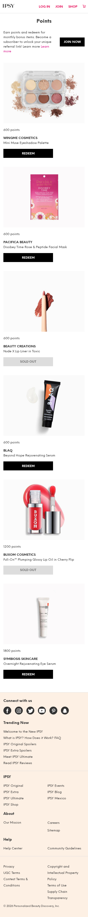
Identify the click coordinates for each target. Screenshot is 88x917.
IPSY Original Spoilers (19, 744)
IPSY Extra (11, 792)
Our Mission (12, 822)
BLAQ (7, 450)
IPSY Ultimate (13, 798)
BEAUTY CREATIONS (19, 346)
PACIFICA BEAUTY (17, 242)
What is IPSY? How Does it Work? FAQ (32, 738)
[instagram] (19, 712)
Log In (44, 7)
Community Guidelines (64, 848)
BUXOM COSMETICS (19, 555)
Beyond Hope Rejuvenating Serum (29, 455)
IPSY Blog (54, 792)
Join (59, 7)
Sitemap (53, 830)
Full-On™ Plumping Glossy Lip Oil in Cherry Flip (38, 560)
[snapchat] (65, 712)
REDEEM (28, 153)
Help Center (12, 848)
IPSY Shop (10, 805)
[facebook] (7, 712)
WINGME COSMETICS (20, 138)
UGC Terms (11, 873)
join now (72, 42)
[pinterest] (53, 712)
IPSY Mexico (56, 798)
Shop (72, 7)
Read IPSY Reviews (17, 763)
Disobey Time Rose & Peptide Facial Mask (35, 247)
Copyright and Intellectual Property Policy (62, 873)
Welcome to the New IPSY (23, 732)
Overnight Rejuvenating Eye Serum (29, 664)
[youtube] (42, 712)
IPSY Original (13, 786)
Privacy (8, 867)
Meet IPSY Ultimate (18, 757)
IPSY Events (55, 786)
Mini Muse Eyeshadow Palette (26, 143)
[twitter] (30, 712)
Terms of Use (57, 885)
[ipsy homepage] (8, 5)
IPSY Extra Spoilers (17, 750)
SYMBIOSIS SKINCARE (20, 659)
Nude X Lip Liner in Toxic (21, 351)
